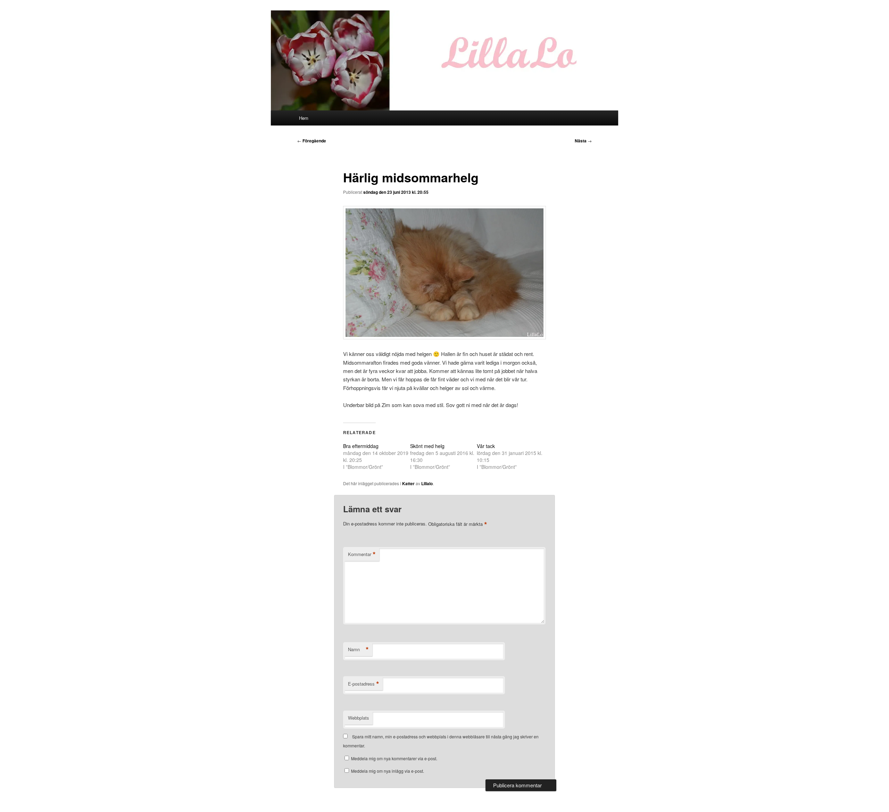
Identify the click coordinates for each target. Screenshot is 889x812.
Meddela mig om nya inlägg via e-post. (387, 771)
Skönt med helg (427, 445)
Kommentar (362, 554)
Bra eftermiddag (361, 445)
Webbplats (358, 717)
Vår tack (486, 445)
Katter (408, 483)
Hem (303, 118)
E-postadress (363, 683)
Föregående (311, 141)
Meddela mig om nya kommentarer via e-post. (394, 758)
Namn (358, 649)
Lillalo (427, 483)
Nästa (583, 141)
